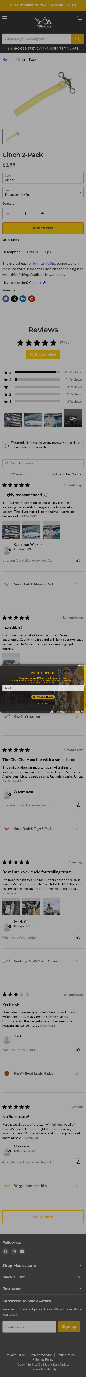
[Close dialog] (83, 667)
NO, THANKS (43, 703)
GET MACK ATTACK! (42, 697)
